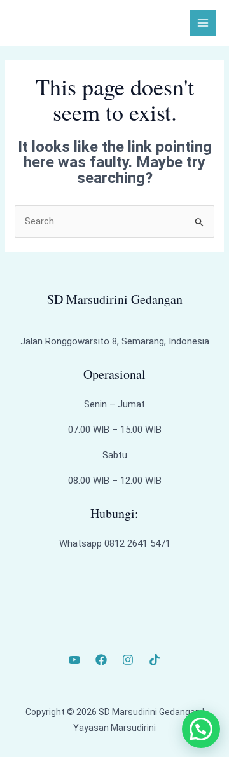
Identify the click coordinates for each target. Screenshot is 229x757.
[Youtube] (74, 659)
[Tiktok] (154, 659)
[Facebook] (101, 659)
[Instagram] (128, 659)
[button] (201, 729)
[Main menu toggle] (203, 23)
